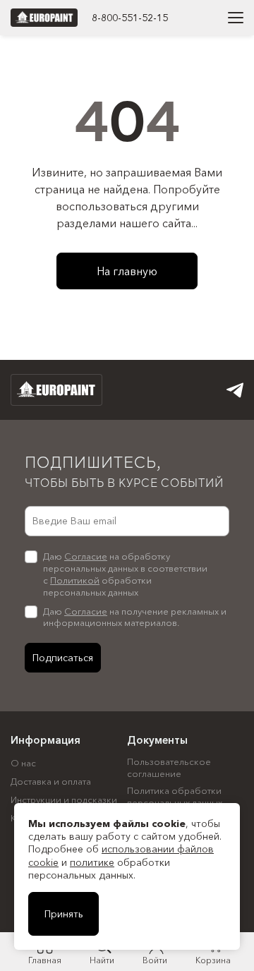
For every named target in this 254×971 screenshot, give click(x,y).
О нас (23, 762)
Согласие (85, 556)
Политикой (74, 580)
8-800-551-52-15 (130, 17)
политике (92, 862)
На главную (127, 271)
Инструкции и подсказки (64, 799)
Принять (63, 913)
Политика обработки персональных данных (174, 796)
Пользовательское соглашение (169, 767)
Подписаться (62, 657)
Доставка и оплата (51, 781)
